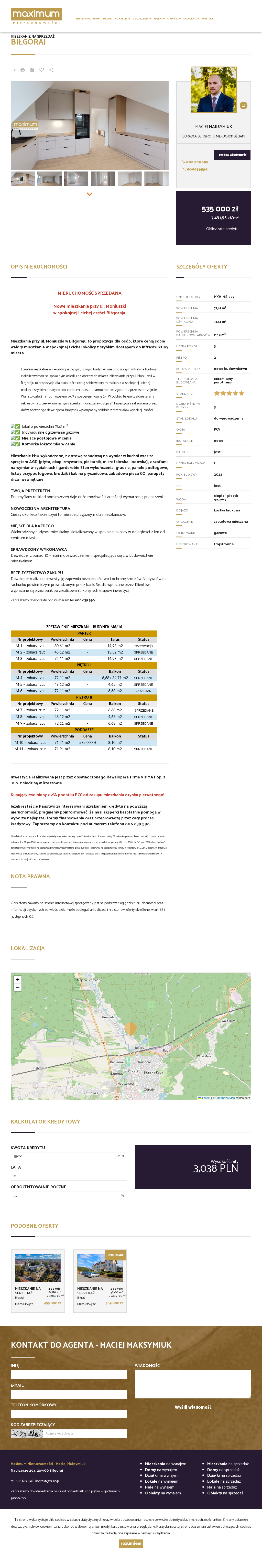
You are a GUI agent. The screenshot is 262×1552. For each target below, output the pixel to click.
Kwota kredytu (28, 1148)
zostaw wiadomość (232, 155)
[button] (131, 1029)
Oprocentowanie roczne (38, 1187)
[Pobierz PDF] (32, 70)
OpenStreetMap (225, 1098)
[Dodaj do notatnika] (42, 70)
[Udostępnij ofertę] (51, 70)
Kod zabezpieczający (33, 1425)
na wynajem (165, 1464)
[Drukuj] (23, 70)
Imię (15, 1366)
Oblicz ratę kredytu (222, 229)
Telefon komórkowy (34, 1405)
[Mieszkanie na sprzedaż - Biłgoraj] (38, 1281)
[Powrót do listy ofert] (14, 70)
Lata (16, 1168)
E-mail (17, 1386)
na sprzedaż (228, 1464)
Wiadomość (147, 1366)
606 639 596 (196, 162)
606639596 (197, 170)
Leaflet (205, 1098)
